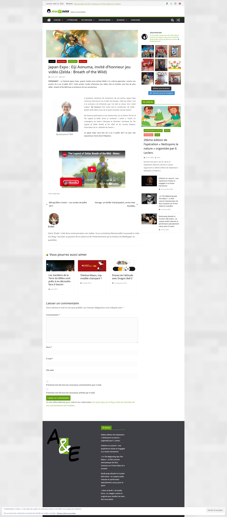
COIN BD (57, 20)
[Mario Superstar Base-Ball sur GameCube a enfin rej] (175, 51)
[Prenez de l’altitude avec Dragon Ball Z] (124, 262)
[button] (62, 20)
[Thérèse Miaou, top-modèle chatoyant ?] (92, 262)
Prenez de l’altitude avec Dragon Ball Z (122, 277)
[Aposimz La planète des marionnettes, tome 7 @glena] (161, 78)
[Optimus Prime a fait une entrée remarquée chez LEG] (161, 65)
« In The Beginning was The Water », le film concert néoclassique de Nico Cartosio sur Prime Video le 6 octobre (97, 4)
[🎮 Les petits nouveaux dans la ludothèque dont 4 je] (148, 78)
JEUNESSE (120, 20)
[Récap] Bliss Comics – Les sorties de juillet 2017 (68, 204)
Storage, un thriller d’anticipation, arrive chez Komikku (115, 204)
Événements (73, 61)
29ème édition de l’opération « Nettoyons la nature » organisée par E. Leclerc (161, 146)
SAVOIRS (167, 130)
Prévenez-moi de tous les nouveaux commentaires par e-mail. (74, 385)
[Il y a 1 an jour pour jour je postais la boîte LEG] (161, 51)
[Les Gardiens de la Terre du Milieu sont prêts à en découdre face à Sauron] (60, 262)
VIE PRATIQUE (86, 20)
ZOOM (157, 135)
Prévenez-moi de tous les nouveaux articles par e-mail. (70, 392)
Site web (50, 370)
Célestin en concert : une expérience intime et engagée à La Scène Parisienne (169, 182)
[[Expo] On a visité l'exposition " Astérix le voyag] (148, 51)
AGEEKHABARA (104, 20)
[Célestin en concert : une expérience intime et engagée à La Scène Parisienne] (149, 184)
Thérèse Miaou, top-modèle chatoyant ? (91, 277)
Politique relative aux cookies (66, 513)
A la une (52, 61)
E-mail (49, 358)
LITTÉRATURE (72, 20)
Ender (63, 77)
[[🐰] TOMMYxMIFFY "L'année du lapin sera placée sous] (148, 65)
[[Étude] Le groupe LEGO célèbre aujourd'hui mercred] (175, 65)
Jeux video (83, 61)
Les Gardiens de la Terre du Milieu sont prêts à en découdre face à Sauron (59, 280)
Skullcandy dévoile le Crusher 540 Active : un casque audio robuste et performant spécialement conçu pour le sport (169, 221)
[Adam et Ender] (49, 20)
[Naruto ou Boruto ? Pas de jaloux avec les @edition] (175, 78)
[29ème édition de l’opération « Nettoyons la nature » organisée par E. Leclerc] (161, 116)
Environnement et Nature (153, 130)
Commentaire (53, 315)
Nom (49, 347)
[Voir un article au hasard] (178, 20)
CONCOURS (135, 20)
